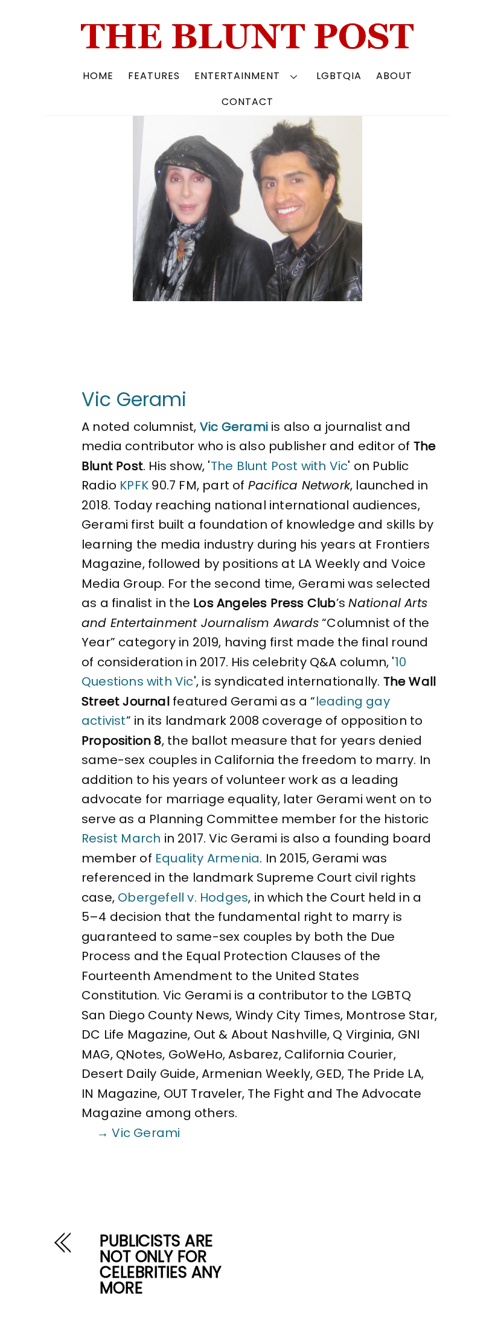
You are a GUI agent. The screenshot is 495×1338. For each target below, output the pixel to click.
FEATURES (154, 76)
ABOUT (394, 76)
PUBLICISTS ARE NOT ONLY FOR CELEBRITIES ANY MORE (161, 1264)
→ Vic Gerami (138, 1132)
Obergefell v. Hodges (183, 897)
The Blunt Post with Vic (279, 465)
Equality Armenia (207, 858)
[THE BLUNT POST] (248, 44)
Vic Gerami (134, 399)
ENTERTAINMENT (237, 76)
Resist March (121, 838)
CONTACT (247, 102)
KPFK (134, 485)
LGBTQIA (339, 76)
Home (98, 76)
